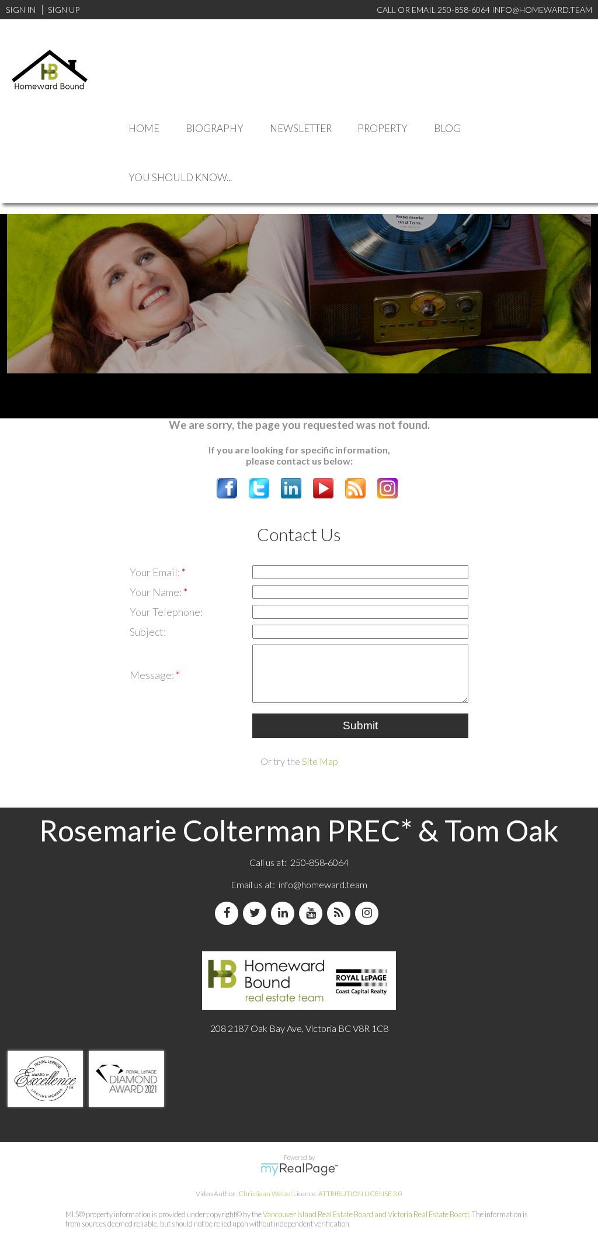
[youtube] (313, 913)
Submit (360, 725)
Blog (447, 128)
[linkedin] (285, 913)
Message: (153, 675)
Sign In (21, 10)
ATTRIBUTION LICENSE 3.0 (360, 1193)
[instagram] (369, 913)
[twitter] (257, 913)
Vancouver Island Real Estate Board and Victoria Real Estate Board (366, 1214)
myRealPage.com (299, 1169)
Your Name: (156, 592)
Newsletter (301, 128)
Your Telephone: (166, 611)
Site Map (320, 761)
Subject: (148, 631)
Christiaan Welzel (265, 1193)
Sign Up (63, 10)
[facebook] (229, 913)
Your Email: (156, 572)
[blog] (341, 913)
